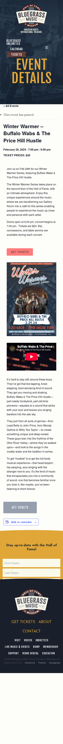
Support (13, 653)
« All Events (10, 106)
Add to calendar (21, 522)
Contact (32, 631)
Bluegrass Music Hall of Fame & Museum (31, 602)
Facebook (30, 662)
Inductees (42, 640)
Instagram (54, 662)
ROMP (36, 646)
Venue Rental (30, 653)
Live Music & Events (17, 646)
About (45, 622)
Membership (50, 646)
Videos (28, 640)
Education (48, 653)
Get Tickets (20, 507)
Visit (18, 640)
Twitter (42, 662)
